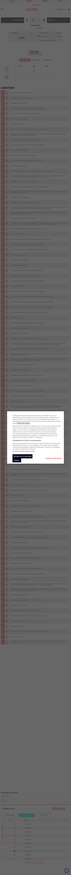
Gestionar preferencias (53, 458)
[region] (35, 437)
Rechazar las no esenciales (22, 456)
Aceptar (16, 460)
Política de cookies (23, 423)
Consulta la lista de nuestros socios (23, 451)
